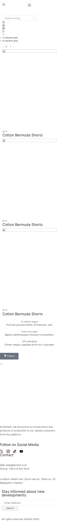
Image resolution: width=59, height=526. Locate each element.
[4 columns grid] (3, 28)
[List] (3, 31)
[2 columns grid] (3, 22)
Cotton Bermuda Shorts (22, 135)
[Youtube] (21, 451)
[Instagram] (8, 451)
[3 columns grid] (3, 25)
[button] (3, 4)
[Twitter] (1, 451)
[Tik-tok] (14, 451)
